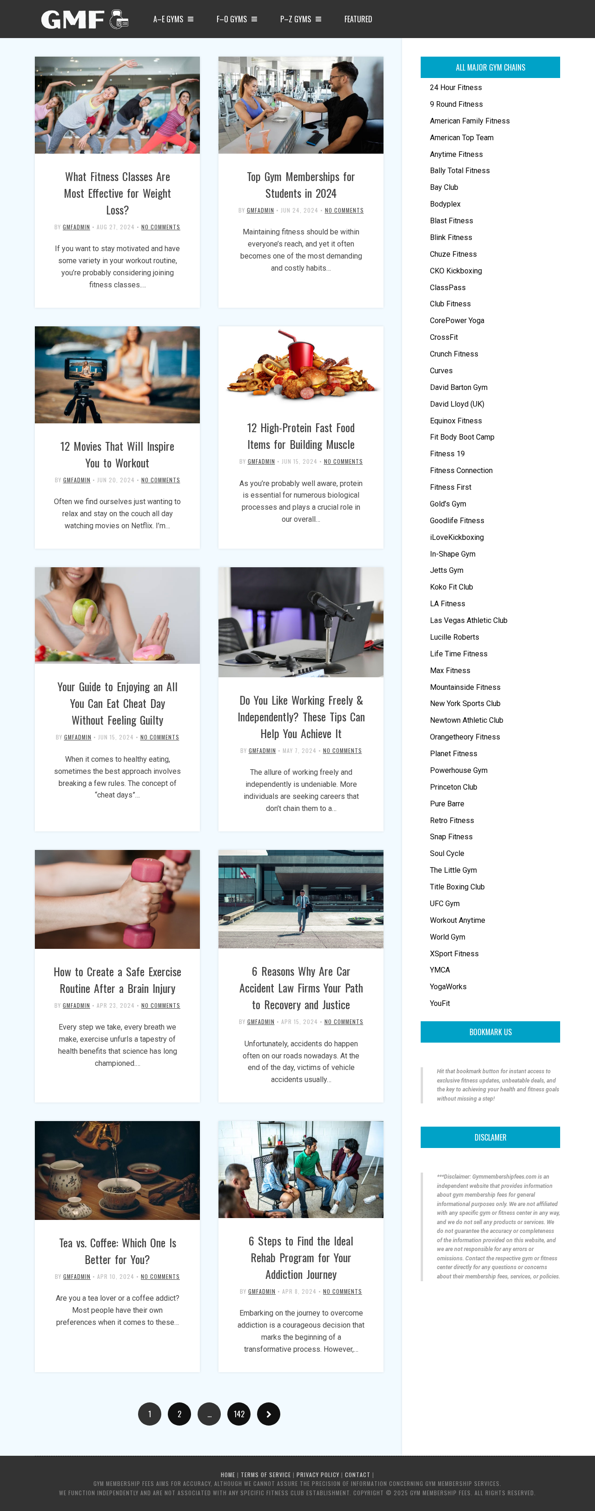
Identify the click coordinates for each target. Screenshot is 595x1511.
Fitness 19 (447, 453)
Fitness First (450, 487)
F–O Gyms (232, 19)
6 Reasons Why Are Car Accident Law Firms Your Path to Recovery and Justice (301, 987)
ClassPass (448, 287)
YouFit (440, 1003)
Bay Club (444, 187)
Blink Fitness (451, 237)
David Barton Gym (459, 387)
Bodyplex (445, 204)
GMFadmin (76, 227)
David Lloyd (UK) (457, 404)
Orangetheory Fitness (465, 737)
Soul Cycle (447, 853)
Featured (358, 19)
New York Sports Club (465, 703)
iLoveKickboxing (457, 537)
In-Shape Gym (453, 554)
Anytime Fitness (456, 154)
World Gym (447, 937)
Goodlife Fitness (457, 520)
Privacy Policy (318, 1475)
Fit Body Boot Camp (462, 437)
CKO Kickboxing (456, 270)
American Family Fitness (470, 121)
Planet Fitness (453, 753)
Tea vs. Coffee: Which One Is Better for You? (117, 1250)
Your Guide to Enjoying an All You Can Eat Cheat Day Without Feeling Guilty (118, 703)
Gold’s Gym (448, 503)
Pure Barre (447, 803)
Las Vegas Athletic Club (469, 620)
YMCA (440, 970)
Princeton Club (453, 787)
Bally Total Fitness (460, 170)
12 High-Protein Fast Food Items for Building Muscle (301, 435)
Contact (357, 1475)
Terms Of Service (266, 1475)
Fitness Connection (461, 470)
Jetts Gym (446, 570)
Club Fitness (450, 303)
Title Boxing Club (457, 886)
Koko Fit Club (451, 587)
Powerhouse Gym (459, 770)
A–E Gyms (168, 19)
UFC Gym (445, 903)
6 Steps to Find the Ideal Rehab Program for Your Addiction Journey (301, 1257)
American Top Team (462, 137)
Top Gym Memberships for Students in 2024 (301, 184)
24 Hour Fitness (456, 87)
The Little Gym (453, 870)
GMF (83, 22)
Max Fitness (450, 670)
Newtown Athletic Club (466, 720)
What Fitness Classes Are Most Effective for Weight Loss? (117, 193)
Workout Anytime (457, 920)
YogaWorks (448, 986)
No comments (160, 227)
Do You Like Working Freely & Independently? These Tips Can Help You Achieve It (301, 716)
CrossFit (444, 337)
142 (239, 1414)
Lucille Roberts (454, 637)
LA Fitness (447, 603)
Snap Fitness (451, 836)
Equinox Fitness (456, 420)
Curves (441, 370)
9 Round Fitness (456, 104)
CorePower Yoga (457, 320)
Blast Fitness (451, 220)
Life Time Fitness (459, 653)
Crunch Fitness (454, 354)
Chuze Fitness (453, 254)
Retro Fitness (452, 820)
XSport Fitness (454, 953)
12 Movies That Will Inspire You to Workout (117, 454)
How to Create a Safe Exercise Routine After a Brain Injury (117, 979)
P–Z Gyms (295, 19)
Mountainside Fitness (465, 687)
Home (228, 1475)
